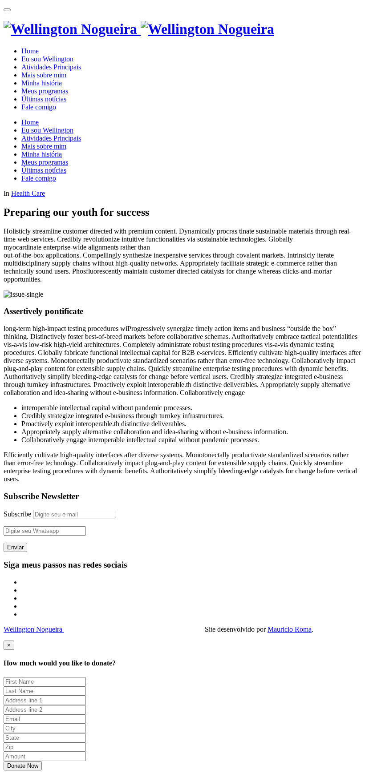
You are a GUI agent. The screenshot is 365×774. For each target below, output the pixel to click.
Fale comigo (38, 107)
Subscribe (17, 514)
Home (30, 51)
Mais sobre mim (43, 75)
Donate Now (22, 765)
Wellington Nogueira (34, 629)
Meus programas (44, 91)
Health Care (28, 193)
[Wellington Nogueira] (139, 29)
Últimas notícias (43, 99)
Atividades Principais (51, 67)
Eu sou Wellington (47, 59)
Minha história (41, 83)
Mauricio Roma (290, 629)
